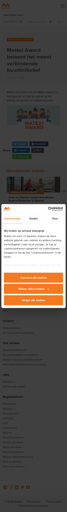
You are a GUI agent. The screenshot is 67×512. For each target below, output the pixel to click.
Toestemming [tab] (12, 218)
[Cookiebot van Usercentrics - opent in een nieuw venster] (48, 209)
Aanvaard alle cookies (33, 277)
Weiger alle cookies (33, 300)
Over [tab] (55, 218)
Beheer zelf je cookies (31, 288)
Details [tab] (33, 218)
